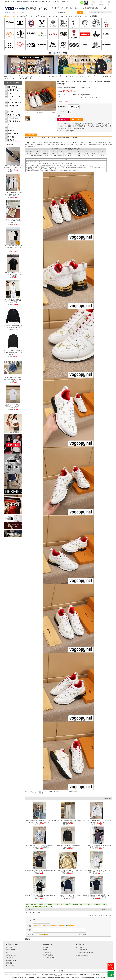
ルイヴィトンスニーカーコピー (34, 143)
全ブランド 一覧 (58, 52)
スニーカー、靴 (14, 115)
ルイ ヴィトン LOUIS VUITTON (43, 76)
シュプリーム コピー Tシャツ (43, 16)
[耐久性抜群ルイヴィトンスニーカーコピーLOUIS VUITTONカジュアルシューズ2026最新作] (40, 96)
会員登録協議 (47, 952)
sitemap (103, 977)
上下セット (12, 137)
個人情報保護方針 (48, 955)
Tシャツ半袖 (12, 87)
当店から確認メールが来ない (84, 952)
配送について (10, 952)
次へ (107, 915)
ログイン (43, 8)
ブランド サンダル (14, 122)
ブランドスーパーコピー (78, 8)
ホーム (24, 76)
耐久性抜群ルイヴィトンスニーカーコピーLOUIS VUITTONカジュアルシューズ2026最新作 (51, 791)
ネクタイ (11, 130)
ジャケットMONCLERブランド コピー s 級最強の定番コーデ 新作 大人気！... (13, 194)
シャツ (10, 93)
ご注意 (45, 949)
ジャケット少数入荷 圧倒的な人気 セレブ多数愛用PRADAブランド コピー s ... (13, 352)
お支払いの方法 (10, 949)
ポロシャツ (12, 140)
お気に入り (101, 12)
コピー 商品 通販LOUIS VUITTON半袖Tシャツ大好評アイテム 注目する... (13, 247)
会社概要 (45, 947)
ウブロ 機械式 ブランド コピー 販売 (80, 904)
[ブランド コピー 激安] (15, 8)
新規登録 (31, 8)
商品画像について (11, 960)
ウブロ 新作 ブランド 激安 (99, 904)
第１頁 (100, 915)
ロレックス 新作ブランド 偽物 (34, 904)
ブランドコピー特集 (49, 957)
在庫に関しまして (11, 955)
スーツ (10, 112)
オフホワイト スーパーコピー (103, 974)
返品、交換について (82, 949)
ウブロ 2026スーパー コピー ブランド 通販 (56, 904)
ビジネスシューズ (14, 118)
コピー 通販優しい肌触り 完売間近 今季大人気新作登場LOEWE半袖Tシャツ (13, 300)
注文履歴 (93, 12)
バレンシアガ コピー (82, 974)
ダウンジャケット (14, 102)
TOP (111, 974)
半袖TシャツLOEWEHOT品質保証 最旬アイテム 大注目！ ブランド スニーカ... (13, 405)
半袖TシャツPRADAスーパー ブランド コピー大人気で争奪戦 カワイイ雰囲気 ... (13, 274)
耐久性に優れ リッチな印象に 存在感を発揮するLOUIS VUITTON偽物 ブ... (13, 379)
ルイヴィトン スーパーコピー (61, 974)
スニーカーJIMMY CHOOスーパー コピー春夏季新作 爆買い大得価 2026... (13, 220)
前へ (104, 915)
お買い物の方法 (10, 947)
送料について (10, 957)
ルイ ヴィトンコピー (59, 16)
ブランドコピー (51, 1)
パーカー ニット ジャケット (14, 97)
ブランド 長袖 (13, 90)
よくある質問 (80, 947)
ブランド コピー (38, 977)
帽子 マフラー (13, 134)
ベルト (10, 127)
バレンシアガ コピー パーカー (24, 16)
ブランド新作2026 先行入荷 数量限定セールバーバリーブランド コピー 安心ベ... (13, 167)
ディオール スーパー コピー (74, 16)
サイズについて (10, 965)
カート (108, 12)
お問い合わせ (10, 963)
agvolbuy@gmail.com (106, 8)
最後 (110, 915)
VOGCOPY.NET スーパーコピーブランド (14, 974)
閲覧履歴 (111, 967)
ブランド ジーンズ (14, 107)
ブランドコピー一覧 (50, 8)
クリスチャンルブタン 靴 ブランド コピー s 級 (39, 906)
